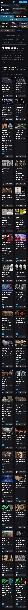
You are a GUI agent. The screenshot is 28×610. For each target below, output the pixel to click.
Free (24, 69)
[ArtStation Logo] (14, 2)
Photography (5, 30)
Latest (3, 72)
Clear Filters (20, 42)
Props (12, 30)
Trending (4, 67)
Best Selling (12, 67)
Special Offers (7, 69)
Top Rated (19, 69)
